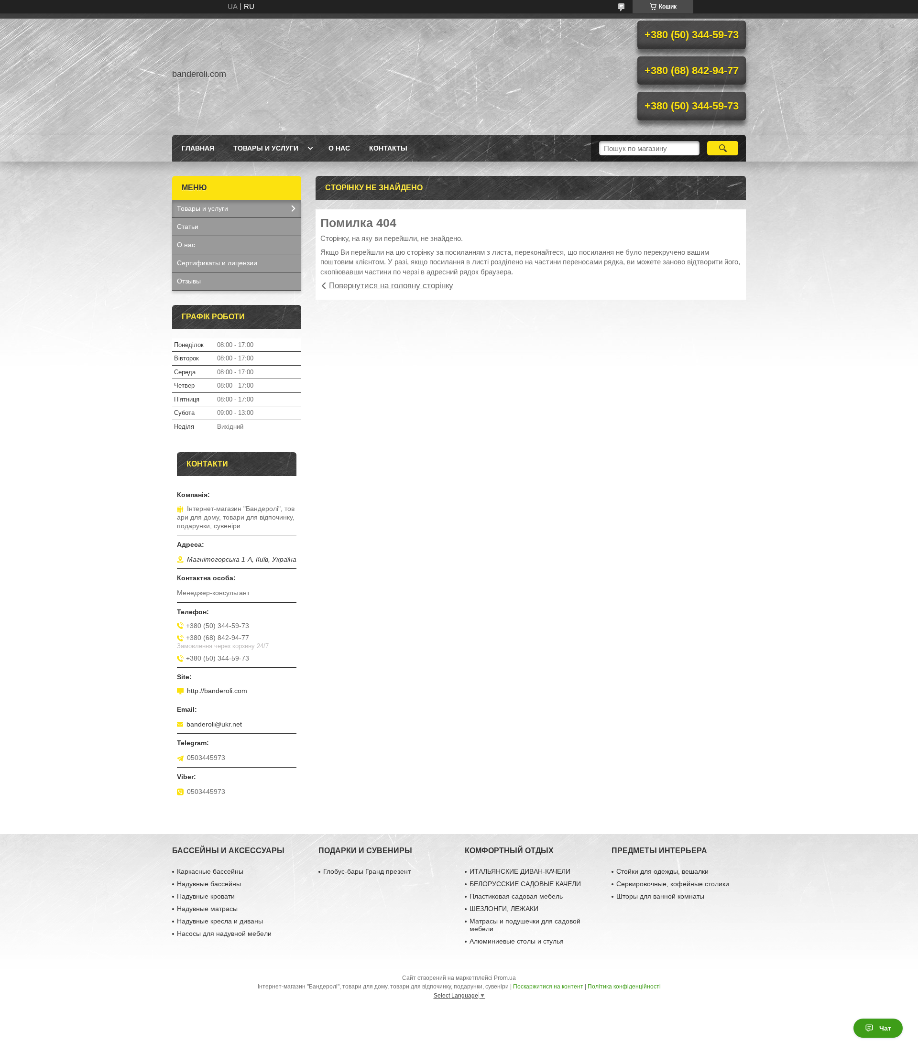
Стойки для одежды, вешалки (662, 871)
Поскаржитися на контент (548, 986)
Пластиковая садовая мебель (516, 896)
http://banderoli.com (217, 691)
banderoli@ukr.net (214, 724)
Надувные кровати (206, 896)
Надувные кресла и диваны (220, 921)
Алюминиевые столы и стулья (517, 941)
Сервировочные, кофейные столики (672, 884)
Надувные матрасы (207, 908)
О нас (339, 148)
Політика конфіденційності (624, 986)
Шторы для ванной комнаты (660, 896)
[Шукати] (722, 148)
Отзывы (189, 281)
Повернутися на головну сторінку (391, 285)
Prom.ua (505, 978)
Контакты (388, 148)
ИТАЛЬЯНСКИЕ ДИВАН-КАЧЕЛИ (520, 871)
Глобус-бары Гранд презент (367, 871)
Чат (885, 1028)
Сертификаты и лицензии (217, 263)
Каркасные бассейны (210, 871)
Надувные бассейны (209, 884)
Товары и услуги (265, 148)
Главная (198, 148)
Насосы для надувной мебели (224, 933)
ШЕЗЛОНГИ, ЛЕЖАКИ (504, 908)
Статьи (187, 226)
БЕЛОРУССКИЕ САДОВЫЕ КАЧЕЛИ (525, 884)
